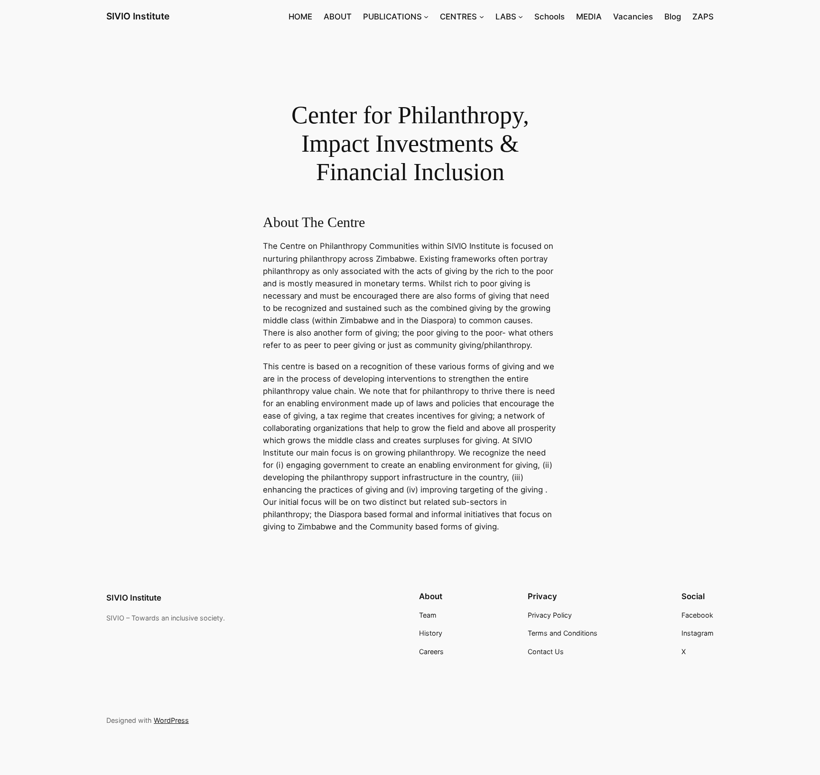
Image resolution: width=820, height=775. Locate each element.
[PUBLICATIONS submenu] (426, 16)
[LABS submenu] (520, 16)
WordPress (171, 720)
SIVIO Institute (137, 16)
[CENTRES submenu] (481, 16)
